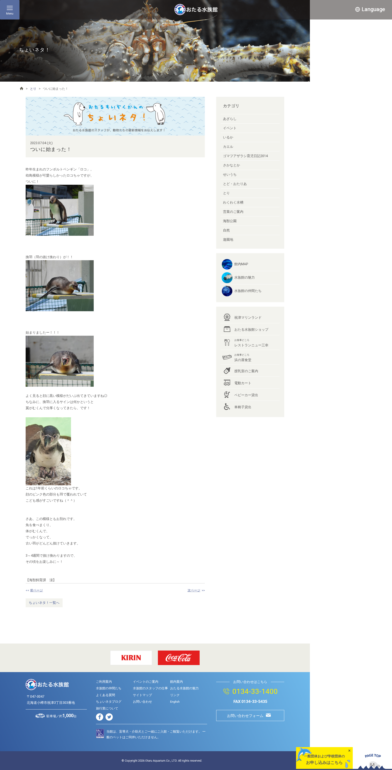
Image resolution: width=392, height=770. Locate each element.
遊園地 (228, 240)
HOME (21, 88)
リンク (175, 695)
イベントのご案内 (145, 681)
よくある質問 (105, 695)
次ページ (194, 590)
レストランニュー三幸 (251, 343)
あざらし (230, 119)
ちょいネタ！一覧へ (44, 603)
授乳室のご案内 (246, 371)
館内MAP (241, 264)
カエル (228, 147)
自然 (226, 230)
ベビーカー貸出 (246, 395)
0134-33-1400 (255, 691)
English (175, 701)
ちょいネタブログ (108, 701)
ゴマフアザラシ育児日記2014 (245, 156)
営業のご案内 (233, 212)
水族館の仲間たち (248, 291)
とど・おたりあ (235, 184)
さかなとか (231, 165)
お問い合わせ (142, 701)
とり (33, 88)
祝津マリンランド (248, 318)
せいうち (230, 174)
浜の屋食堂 (242, 357)
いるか (228, 137)
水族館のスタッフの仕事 (150, 688)
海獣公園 (230, 221)
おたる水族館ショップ (251, 330)
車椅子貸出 (242, 407)
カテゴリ (231, 105)
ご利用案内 (104, 681)
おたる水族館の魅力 (184, 688)
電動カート (242, 383)
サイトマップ (142, 695)
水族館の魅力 (244, 277)
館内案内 (176, 681)
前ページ (36, 590)
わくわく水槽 (233, 202)
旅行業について (107, 708)
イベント (230, 128)
